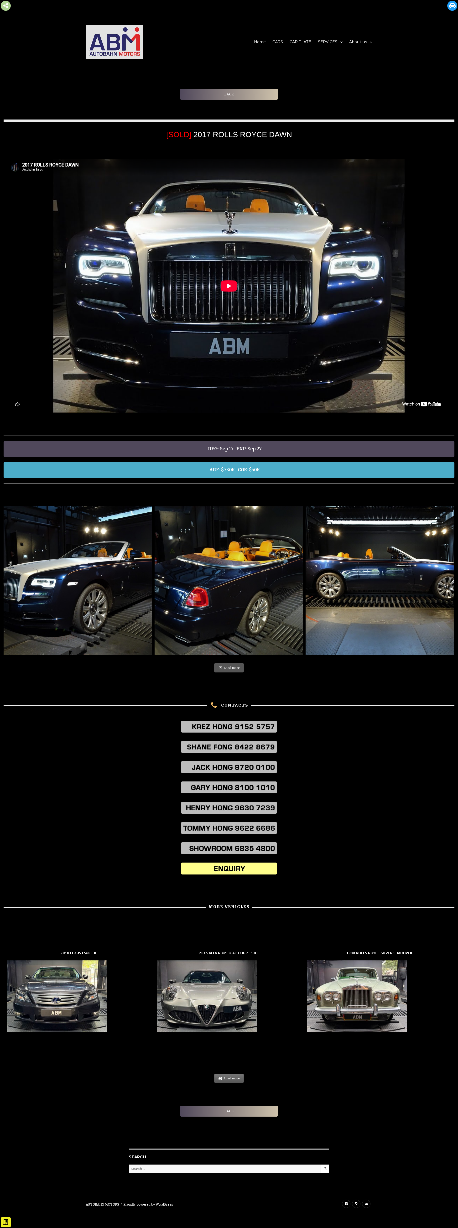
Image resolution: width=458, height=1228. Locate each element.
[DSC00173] (78, 580)
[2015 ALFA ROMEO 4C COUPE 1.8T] (228, 992)
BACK (229, 94)
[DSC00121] (229, 580)
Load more (232, 668)
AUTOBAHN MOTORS (102, 1204)
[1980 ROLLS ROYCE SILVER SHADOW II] (379, 992)
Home (260, 42)
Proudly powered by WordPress (148, 1204)
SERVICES (327, 42)
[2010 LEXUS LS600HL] (78, 992)
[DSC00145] (380, 580)
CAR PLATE (300, 42)
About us (358, 42)
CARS (277, 42)
